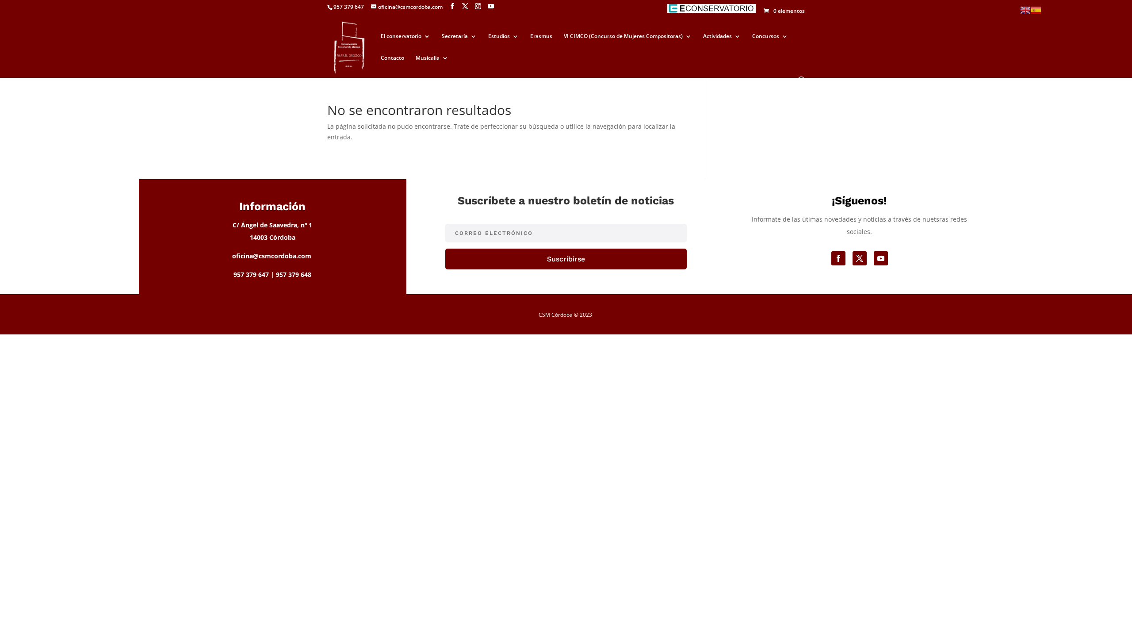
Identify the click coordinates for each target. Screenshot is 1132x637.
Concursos (765, 36)
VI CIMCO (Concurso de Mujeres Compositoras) (623, 36)
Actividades (717, 36)
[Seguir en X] (860, 258)
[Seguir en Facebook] (838, 258)
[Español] (1036, 9)
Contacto (392, 58)
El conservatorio (401, 36)
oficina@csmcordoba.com (271, 256)
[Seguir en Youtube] (881, 258)
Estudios (499, 36)
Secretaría (455, 36)
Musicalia (428, 58)
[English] (1025, 9)
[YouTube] (491, 6)
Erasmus (541, 36)
